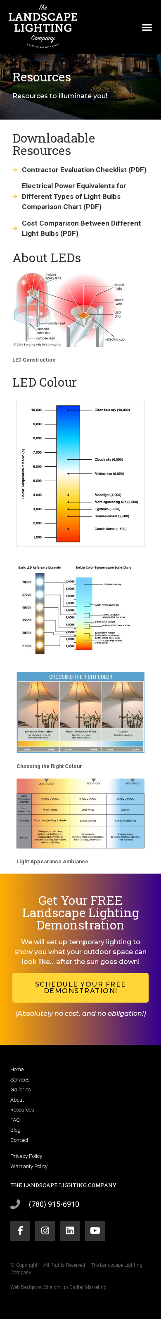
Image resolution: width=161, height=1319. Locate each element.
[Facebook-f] (20, 1231)
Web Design (23, 1287)
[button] (147, 27)
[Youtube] (95, 1231)
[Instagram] (45, 1231)
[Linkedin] (70, 1231)
